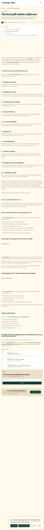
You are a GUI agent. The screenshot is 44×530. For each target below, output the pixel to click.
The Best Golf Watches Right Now (13, 8)
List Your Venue (34, 392)
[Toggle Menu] (40, 2)
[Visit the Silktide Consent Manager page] (39, 525)
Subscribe (22, 382)
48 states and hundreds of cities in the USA (10, 344)
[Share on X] (38, 22)
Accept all (14, 525)
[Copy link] (32, 22)
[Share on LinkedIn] (41, 22)
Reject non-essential (24, 525)
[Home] (1, 8)
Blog (4, 8)
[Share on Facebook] (35, 22)
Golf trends (4, 11)
